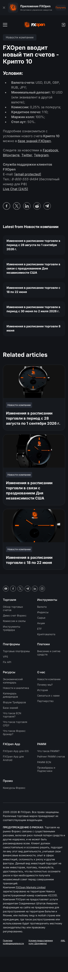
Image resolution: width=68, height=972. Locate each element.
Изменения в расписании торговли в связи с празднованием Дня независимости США (33, 268)
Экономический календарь (13, 681)
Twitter (26, 155)
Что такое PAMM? (48, 751)
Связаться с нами (48, 695)
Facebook (50, 150)
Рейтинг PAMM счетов (51, 756)
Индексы (42, 612)
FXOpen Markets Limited (31, 887)
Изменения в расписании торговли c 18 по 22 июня (33, 290)
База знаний (10, 707)
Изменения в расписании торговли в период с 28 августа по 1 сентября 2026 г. (33, 245)
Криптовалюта (46, 634)
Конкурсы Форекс (14, 787)
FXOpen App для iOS (16, 751)
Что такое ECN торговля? (12, 715)
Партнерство (45, 701)
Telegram (41, 155)
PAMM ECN (44, 762)
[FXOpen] (34, 25)
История (42, 690)
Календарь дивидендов (10, 695)
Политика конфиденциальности (13, 942)
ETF (39, 628)
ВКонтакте (11, 155)
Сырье (41, 617)
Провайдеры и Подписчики (46, 769)
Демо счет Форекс (14, 615)
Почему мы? (45, 684)
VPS (5, 656)
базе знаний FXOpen (34, 141)
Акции (41, 623)
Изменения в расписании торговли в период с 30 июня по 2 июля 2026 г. (33, 309)
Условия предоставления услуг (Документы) (40, 942)
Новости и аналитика (16, 687)
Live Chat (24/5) (15, 189)
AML (63, 940)
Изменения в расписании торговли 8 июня (33, 328)
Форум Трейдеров (14, 702)
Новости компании (48, 679)
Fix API (7, 662)
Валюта (42, 606)
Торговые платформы (16, 651)
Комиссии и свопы (14, 620)
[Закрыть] (4, 7)
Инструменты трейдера (11, 628)
